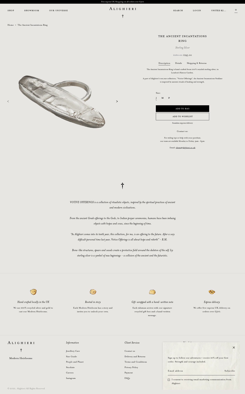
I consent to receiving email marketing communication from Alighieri (201, 381)
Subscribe (229, 371)
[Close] (233, 347)
